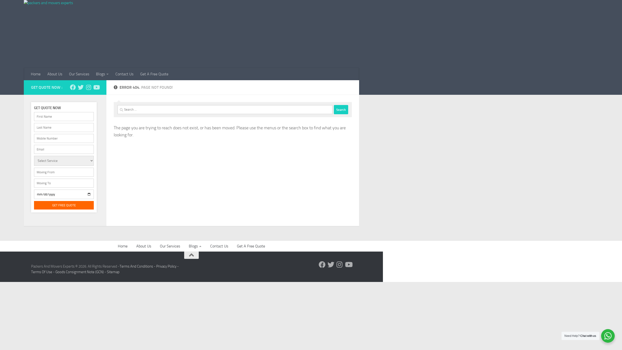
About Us (54, 74)
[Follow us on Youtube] (96, 87)
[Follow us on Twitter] (81, 87)
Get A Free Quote (154, 74)
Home (36, 74)
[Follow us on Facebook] (73, 87)
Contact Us (124, 74)
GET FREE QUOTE (64, 205)
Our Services (79, 74)
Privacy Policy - (167, 266)
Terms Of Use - (43, 272)
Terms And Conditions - (138, 266)
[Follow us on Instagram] (88, 87)
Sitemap (113, 272)
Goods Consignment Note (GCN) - (81, 272)
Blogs (100, 74)
